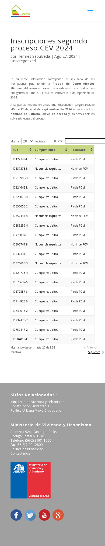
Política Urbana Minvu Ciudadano (35, 410)
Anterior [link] (92, 347)
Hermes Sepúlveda (34, 56)
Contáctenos (20, 453)
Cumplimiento (45, 150)
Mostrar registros (28, 141)
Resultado (78, 150)
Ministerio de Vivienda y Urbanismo (37, 402)
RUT (15, 150)
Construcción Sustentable (29, 406)
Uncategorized (23, 60)
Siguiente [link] (94, 352)
